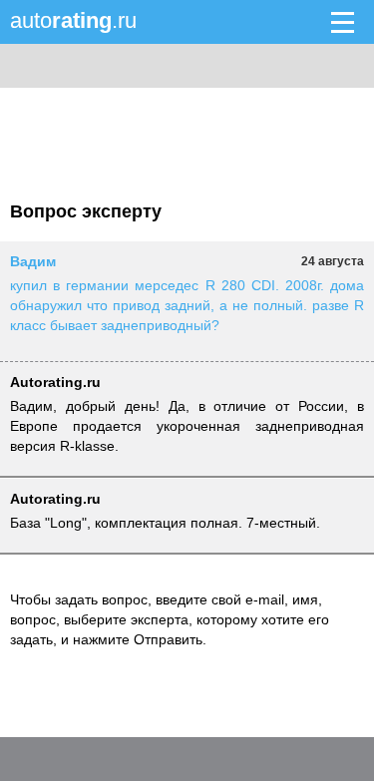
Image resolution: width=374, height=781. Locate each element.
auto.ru (73, 20)
